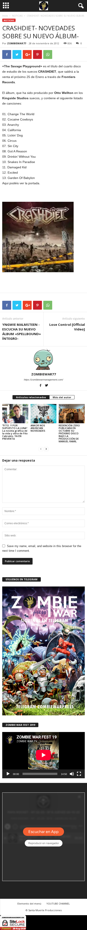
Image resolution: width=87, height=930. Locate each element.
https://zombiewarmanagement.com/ (43, 379)
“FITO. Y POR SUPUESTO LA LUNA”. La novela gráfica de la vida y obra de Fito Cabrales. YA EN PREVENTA (15, 432)
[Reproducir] (8, 774)
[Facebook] (41, 385)
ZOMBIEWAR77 (16, 43)
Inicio (5, 15)
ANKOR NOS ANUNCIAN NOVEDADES (38, 428)
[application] (43, 755)
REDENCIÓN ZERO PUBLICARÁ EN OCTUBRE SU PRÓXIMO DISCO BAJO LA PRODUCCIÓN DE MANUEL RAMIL (69, 433)
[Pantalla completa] (79, 774)
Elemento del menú (29, 903)
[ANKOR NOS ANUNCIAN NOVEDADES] (44, 413)
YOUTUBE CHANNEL (58, 903)
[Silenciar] (72, 774)
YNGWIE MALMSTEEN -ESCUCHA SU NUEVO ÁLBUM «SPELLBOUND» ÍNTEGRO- (21, 331)
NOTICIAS (17, 15)
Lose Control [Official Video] (67, 326)
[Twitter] (46, 385)
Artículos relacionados (31, 397)
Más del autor (62, 397)
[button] (80, 6)
